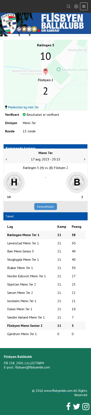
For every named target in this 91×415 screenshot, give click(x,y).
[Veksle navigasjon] (84, 6)
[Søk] (68, 6)
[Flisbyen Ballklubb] (45, 24)
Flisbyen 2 (45, 80)
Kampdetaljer (45, 206)
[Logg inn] (76, 6)
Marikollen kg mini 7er (23, 107)
